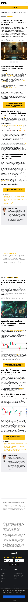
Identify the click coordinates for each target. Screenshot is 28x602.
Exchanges (3, 576)
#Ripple (16, 125)
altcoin (18, 354)
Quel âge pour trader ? (19, 575)
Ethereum (3, 573)
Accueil (2, 11)
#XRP (19, 125)
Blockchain (3, 578)
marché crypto (22, 427)
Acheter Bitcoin (14, 7)
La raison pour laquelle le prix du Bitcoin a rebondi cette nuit (14, 202)
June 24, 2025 (19, 90)
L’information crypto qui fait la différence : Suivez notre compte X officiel (14, 105)
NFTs (2, 580)
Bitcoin (16, 277)
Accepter (14, 597)
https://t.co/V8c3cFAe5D (11, 87)
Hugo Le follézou (9, 39)
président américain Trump (16, 330)
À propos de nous (18, 588)
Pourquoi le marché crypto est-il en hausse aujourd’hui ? (14, 197)
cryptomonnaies (7, 117)
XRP (25, 143)
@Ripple (22, 125)
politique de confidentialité (12, 594)
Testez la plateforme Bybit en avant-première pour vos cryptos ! (14, 437)
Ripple (20, 151)
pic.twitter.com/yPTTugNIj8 (17, 128)
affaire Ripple (5, 73)
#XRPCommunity (4, 125)
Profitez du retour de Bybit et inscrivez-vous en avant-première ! (14, 190)
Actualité (7, 11)
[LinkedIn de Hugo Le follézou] (4, 214)
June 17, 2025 (22, 130)
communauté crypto (5, 180)
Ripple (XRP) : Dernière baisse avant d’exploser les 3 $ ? (15, 200)
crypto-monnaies (10, 75)
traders (14, 358)
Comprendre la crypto (6, 588)
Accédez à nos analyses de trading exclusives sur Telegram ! (14, 364)
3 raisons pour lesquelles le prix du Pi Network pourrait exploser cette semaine (15, 450)
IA (1, 581)
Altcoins (12, 11)
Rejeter (14, 600)
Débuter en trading (18, 573)
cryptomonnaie (21, 379)
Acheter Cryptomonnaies (19, 572)
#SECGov (11, 125)
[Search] (24, 3)
